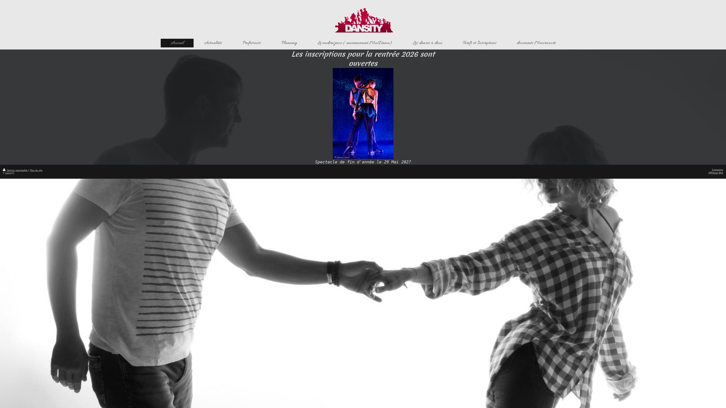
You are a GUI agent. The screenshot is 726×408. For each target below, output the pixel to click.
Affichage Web (715, 172)
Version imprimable (17, 170)
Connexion (717, 169)
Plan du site (36, 170)
